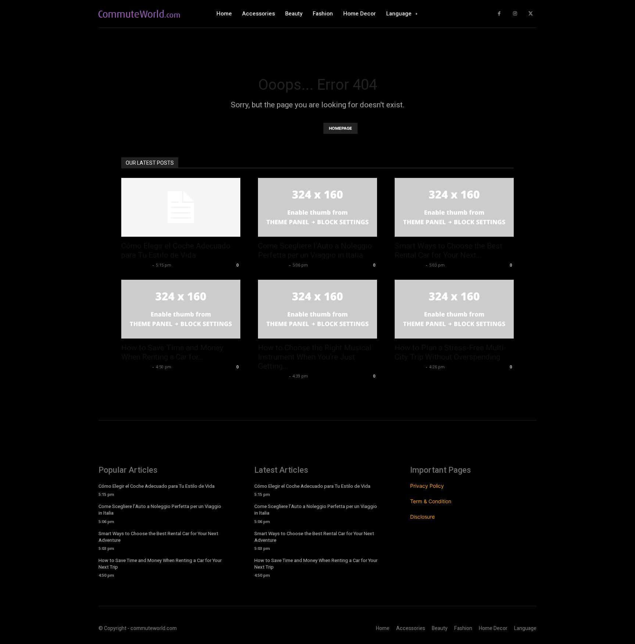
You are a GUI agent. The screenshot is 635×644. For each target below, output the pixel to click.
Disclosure (422, 517)
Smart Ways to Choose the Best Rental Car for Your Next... (448, 251)
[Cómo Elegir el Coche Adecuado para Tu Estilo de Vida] (180, 207)
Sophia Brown (136, 265)
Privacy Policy (427, 486)
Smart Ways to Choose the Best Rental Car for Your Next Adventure (158, 537)
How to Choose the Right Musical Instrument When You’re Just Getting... (315, 357)
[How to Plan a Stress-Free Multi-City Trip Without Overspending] (454, 309)
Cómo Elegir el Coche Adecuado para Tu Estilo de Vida (175, 251)
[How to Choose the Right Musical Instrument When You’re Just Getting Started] (317, 309)
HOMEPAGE (340, 128)
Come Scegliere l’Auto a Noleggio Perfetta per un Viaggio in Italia (315, 251)
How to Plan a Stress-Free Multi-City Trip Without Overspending (450, 352)
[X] (530, 14)
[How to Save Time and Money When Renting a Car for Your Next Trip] (180, 309)
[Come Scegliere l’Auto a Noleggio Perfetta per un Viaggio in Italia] (317, 207)
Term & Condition (430, 501)
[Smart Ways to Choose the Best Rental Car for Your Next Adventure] (454, 207)
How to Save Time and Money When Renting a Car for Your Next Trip (160, 563)
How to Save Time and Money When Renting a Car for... (172, 352)
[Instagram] (515, 14)
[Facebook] (499, 14)
